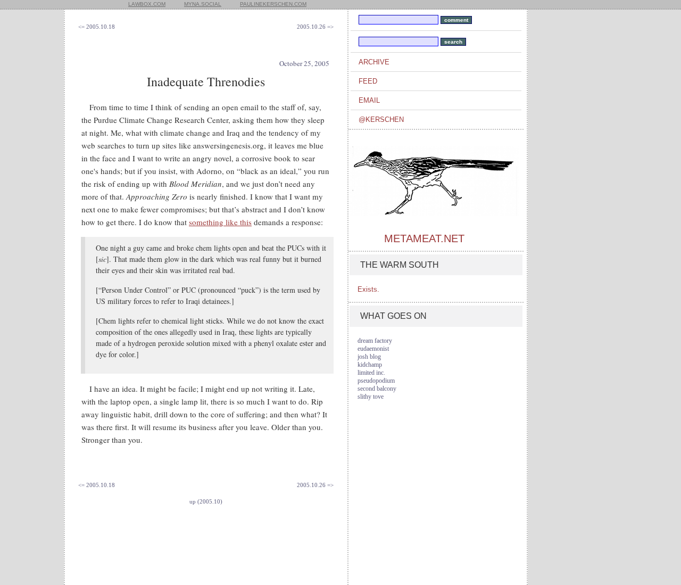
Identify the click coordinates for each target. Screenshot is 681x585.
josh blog (369, 356)
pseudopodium (376, 380)
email (369, 100)
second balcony (377, 388)
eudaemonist (373, 348)
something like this (220, 222)
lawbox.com (146, 4)
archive (374, 62)
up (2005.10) (205, 501)
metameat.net (424, 238)
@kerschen (381, 119)
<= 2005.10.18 (96, 26)
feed (368, 81)
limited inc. (371, 372)
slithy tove (371, 396)
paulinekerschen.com (273, 4)
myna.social (202, 4)
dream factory (375, 340)
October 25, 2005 (304, 63)
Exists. (368, 289)
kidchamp (370, 364)
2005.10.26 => (315, 26)
